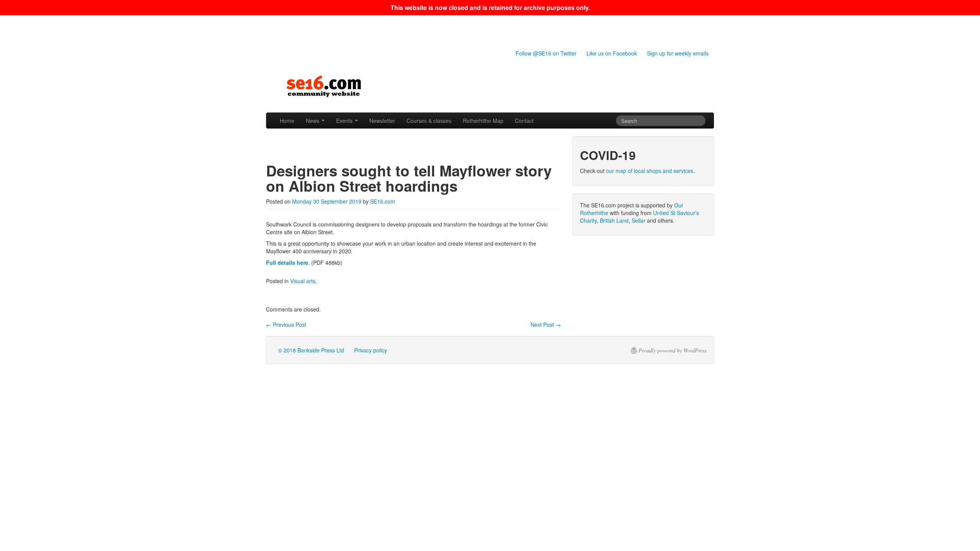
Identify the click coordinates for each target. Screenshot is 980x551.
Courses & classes (429, 120)
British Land (614, 220)
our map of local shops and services (649, 170)
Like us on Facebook (611, 53)
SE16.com (382, 201)
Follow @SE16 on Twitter (546, 53)
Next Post (546, 324)
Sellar (638, 220)
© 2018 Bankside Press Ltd (311, 350)
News (313, 120)
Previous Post (286, 324)
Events (345, 120)
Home (287, 120)
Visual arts (302, 281)
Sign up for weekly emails (678, 53)
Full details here (287, 262)
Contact (524, 120)
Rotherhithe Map (483, 120)
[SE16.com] (490, 86)
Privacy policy (370, 350)
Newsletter (382, 120)
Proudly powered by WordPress (672, 350)
